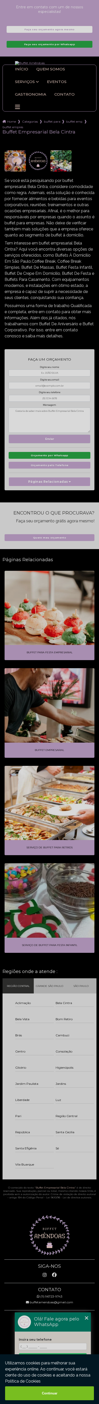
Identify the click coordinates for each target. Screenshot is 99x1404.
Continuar (49, 1393)
